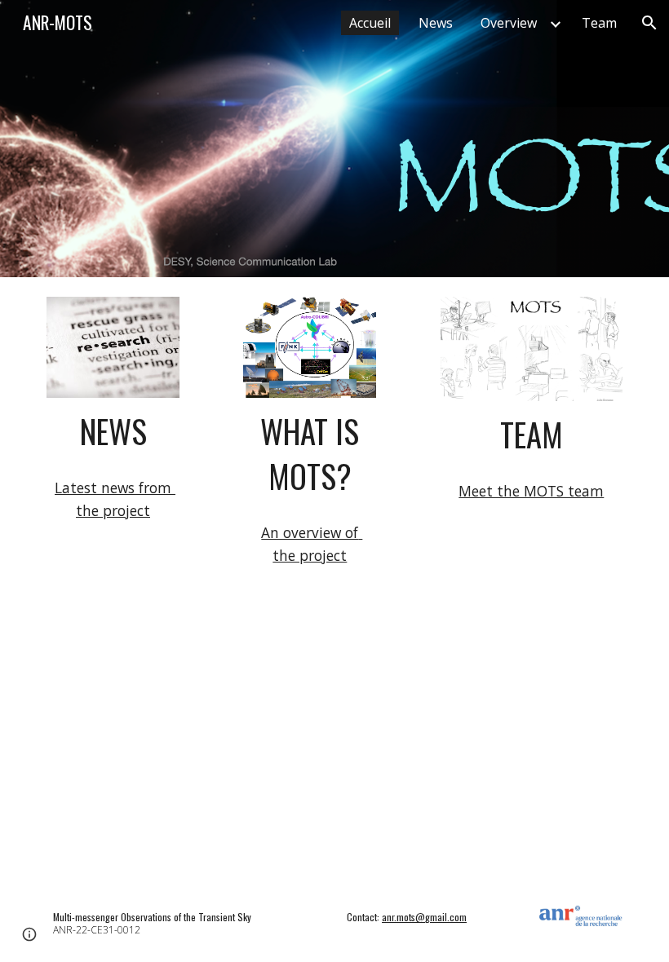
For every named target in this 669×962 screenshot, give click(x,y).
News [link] (436, 23)
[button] (649, 22)
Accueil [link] (370, 23)
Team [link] (599, 23)
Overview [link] (509, 23)
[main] (113, 432)
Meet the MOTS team (531, 491)
